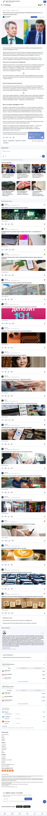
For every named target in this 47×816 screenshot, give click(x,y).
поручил (22, 132)
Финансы (3, 746)
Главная (4, 10)
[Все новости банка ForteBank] (45, 229)
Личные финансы (5, 734)
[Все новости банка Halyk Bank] (45, 205)
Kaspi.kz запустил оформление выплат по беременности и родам (18, 524)
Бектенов (24, 140)
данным (9, 114)
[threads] (12, 770)
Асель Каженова (7, 352)
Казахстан (5, 140)
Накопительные (23, 668)
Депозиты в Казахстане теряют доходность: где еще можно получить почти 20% (22, 596)
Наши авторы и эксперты (7, 759)
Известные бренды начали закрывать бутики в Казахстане (16, 500)
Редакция (3, 758)
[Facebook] (2, 770)
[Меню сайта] (1, 5)
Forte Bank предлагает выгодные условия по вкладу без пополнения (19, 307)
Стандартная (23, 690)
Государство (4, 747)
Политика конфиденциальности (8, 764)
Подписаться (28, 798)
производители (11, 140)
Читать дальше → (5, 221)
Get (45, 1)
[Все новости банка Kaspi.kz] (45, 521)
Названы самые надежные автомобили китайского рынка (16, 572)
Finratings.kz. (37, 55)
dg (16, 786)
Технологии (4, 749)
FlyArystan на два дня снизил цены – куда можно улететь (16, 379)
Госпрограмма (9, 690)
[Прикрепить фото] (3, 156)
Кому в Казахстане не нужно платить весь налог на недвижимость (17, 620)
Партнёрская (38, 690)
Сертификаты (5, 142)
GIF (5, 156)
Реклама (3, 761)
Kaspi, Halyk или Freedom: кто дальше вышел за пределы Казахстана (19, 403)
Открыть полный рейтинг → (23, 681)
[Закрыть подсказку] (43, 132)
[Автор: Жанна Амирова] (2, 205)
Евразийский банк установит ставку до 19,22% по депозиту (16, 282)
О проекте (4, 756)
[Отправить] (43, 156)
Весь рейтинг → (5, 726)
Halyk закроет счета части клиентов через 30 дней (14, 207)
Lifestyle (3, 740)
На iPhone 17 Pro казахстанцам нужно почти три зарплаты (16, 331)
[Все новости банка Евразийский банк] (45, 280)
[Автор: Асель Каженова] (2, 352)
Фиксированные (38, 668)
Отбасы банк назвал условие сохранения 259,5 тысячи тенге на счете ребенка (21, 475)
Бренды (3, 752)
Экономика (4, 744)
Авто (5, 568)
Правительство (18, 140)
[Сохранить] (45, 224)
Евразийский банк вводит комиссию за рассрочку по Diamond (17, 657)
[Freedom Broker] (40, 4)
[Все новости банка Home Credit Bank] (45, 594)
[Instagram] (7, 770)
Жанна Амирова (8, 16)
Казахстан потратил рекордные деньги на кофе (13, 548)
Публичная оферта (5, 765)
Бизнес (3, 737)
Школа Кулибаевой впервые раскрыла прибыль (13, 355)
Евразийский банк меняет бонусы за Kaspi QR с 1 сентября (16, 427)
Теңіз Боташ (6, 229)
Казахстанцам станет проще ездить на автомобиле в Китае (16, 451)
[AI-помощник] (44, 801)
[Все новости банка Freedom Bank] (45, 254)
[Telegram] (10, 770)
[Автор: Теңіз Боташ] (2, 229)
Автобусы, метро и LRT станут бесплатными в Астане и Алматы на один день (20, 623)
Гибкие (9, 668)
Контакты (4, 762)
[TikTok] (5, 770)
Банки (5, 228)
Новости (8, 10)
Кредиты (3, 739)
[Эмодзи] (41, 156)
